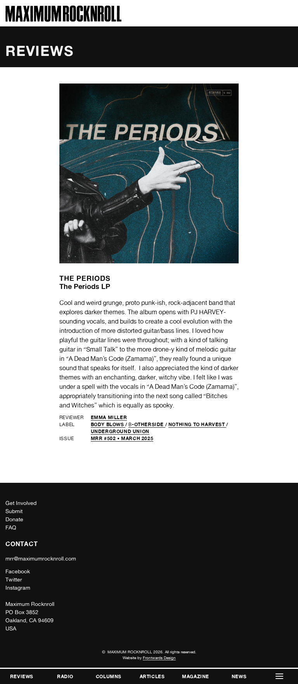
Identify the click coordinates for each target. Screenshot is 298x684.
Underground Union (120, 431)
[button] (279, 676)
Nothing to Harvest (197, 424)
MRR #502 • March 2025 (122, 438)
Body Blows (108, 424)
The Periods (85, 278)
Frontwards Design (159, 657)
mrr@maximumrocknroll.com (40, 558)
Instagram (17, 588)
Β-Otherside (146, 424)
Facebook (17, 571)
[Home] (63, 19)
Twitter (13, 579)
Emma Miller (109, 417)
